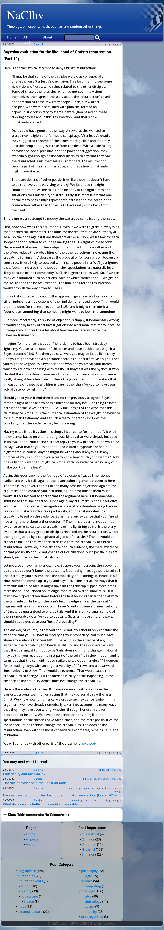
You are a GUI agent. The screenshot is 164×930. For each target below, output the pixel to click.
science (107, 778)
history (91, 788)
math (105, 44)
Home (11, 37)
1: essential (90, 834)
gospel (89, 906)
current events (91, 800)
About (47, 37)
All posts (27, 40)
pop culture (29, 896)
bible (85, 778)
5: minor (88, 854)
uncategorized (92, 916)
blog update (27, 871)
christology (92, 901)
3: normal (38, 770)
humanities (26, 876)
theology (116, 770)
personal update (30, 911)
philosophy (115, 44)
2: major (38, 778)
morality (104, 800)
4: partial (38, 752)
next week (89, 743)
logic (99, 44)
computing (80, 788)
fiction (26, 886)
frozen (29, 901)
